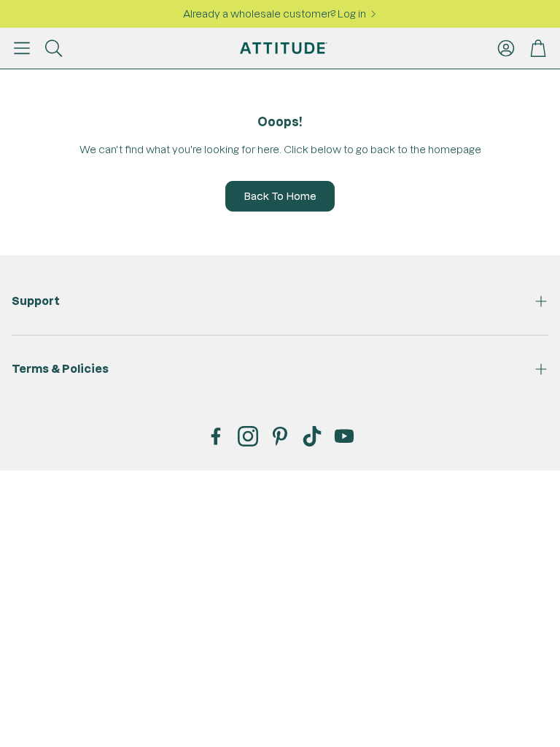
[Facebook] (216, 436)
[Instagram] (248, 436)
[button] (22, 48)
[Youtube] (344, 436)
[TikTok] (312, 436)
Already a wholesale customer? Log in (274, 14)
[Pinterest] (280, 436)
